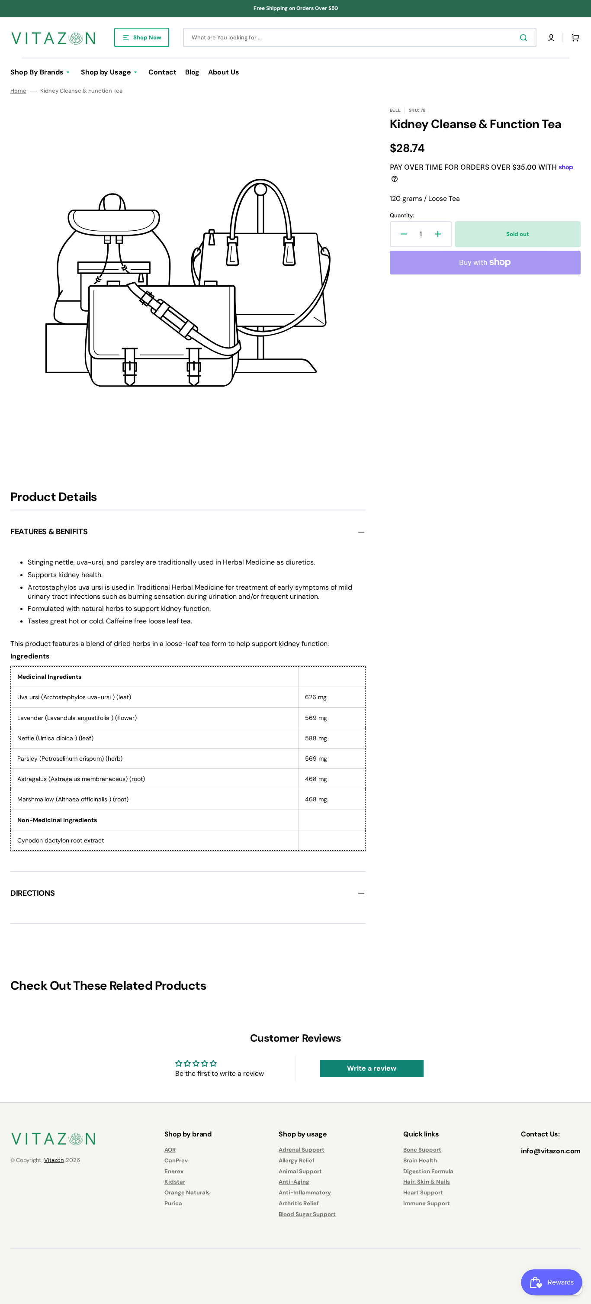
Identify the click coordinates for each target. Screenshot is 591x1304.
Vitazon (54, 1160)
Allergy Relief (297, 1160)
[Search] (525, 37)
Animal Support (300, 1171)
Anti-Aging (294, 1181)
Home (18, 90)
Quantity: (402, 215)
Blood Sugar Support (307, 1214)
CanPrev (176, 1160)
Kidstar (174, 1181)
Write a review (371, 1068)
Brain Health (420, 1160)
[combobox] (359, 37)
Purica (173, 1203)
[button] (551, 37)
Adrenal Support (301, 1149)
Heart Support (423, 1192)
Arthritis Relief (299, 1203)
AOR (170, 1149)
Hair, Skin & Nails (426, 1181)
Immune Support (426, 1203)
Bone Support (422, 1149)
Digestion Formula (428, 1171)
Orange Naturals (187, 1192)
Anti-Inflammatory (305, 1192)
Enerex (173, 1171)
